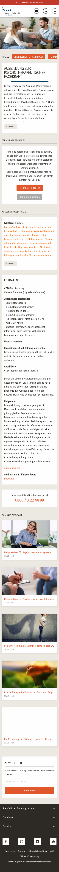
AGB (52, 851)
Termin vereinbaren (29, 188)
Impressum (10, 851)
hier (41, 2)
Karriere (21, 851)
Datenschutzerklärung (38, 851)
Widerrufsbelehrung (29, 856)
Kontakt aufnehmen (30, 197)
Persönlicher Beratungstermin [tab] (18, 808)
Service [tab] (7, 826)
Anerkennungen (12, 468)
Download (9, 478)
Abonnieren (29, 790)
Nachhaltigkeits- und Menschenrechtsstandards (29, 862)
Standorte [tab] (8, 817)
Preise (5, 57)
